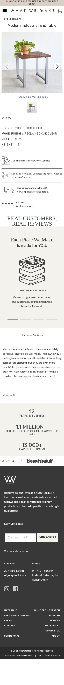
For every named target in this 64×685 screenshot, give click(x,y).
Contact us (38, 173)
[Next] (57, 66)
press (8, 620)
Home (5, 19)
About (56, 636)
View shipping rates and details (32, 191)
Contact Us (9, 655)
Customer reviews (25, 206)
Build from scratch (47, 610)
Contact (9, 625)
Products (15, 19)
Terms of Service (52, 655)
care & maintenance (17, 615)
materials (10, 610)
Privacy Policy (24, 655)
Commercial (11, 636)
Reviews (54, 620)
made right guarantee (52, 628)
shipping (54, 615)
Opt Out (38, 655)
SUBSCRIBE (47, 537)
